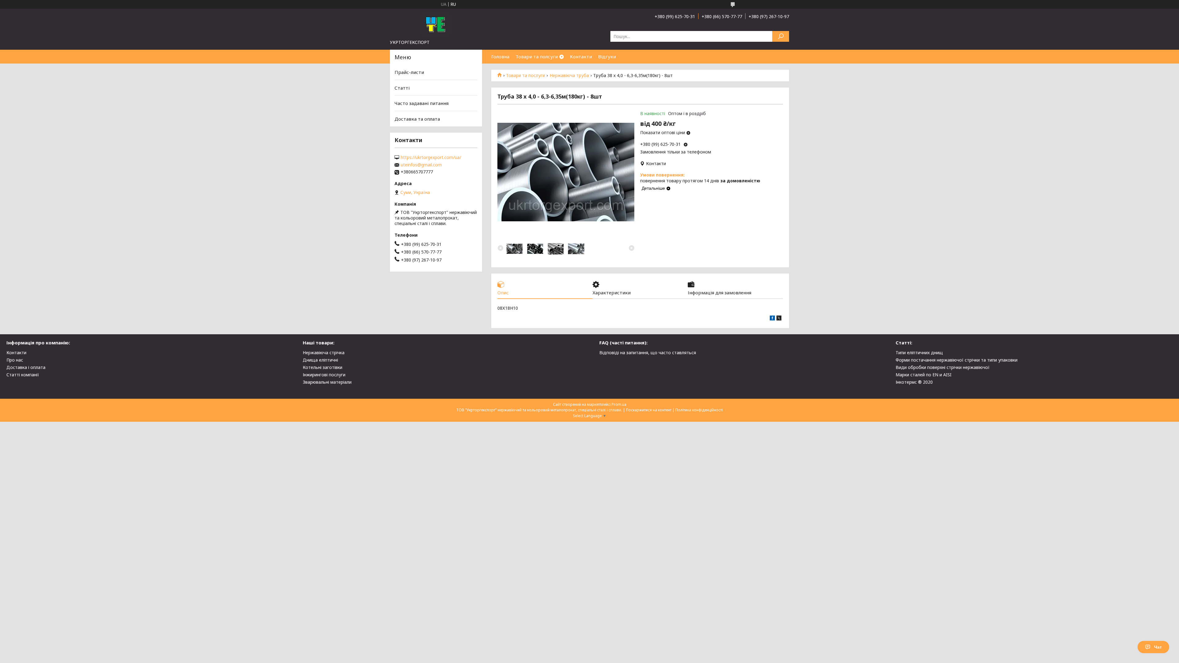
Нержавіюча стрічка (323, 352)
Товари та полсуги (537, 56)
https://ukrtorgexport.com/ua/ (431, 157)
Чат (1158, 647)
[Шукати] (780, 36)
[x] (778, 319)
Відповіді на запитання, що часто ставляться (647, 352)
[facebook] (772, 319)
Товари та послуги (525, 75)
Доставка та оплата (417, 119)
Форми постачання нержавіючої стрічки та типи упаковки (957, 360)
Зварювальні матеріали (327, 382)
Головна (500, 56)
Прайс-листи (409, 72)
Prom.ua (619, 404)
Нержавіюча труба (569, 75)
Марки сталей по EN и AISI (923, 375)
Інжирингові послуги (324, 375)
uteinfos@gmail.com (421, 165)
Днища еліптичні (320, 360)
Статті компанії (22, 375)
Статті (402, 88)
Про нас (14, 360)
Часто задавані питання (422, 103)
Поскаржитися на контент (648, 410)
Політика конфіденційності (699, 410)
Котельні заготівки (322, 367)
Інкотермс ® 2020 (914, 382)
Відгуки (607, 56)
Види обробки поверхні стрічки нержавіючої (943, 367)
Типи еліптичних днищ (919, 352)
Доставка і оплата (25, 367)
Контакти (581, 56)
